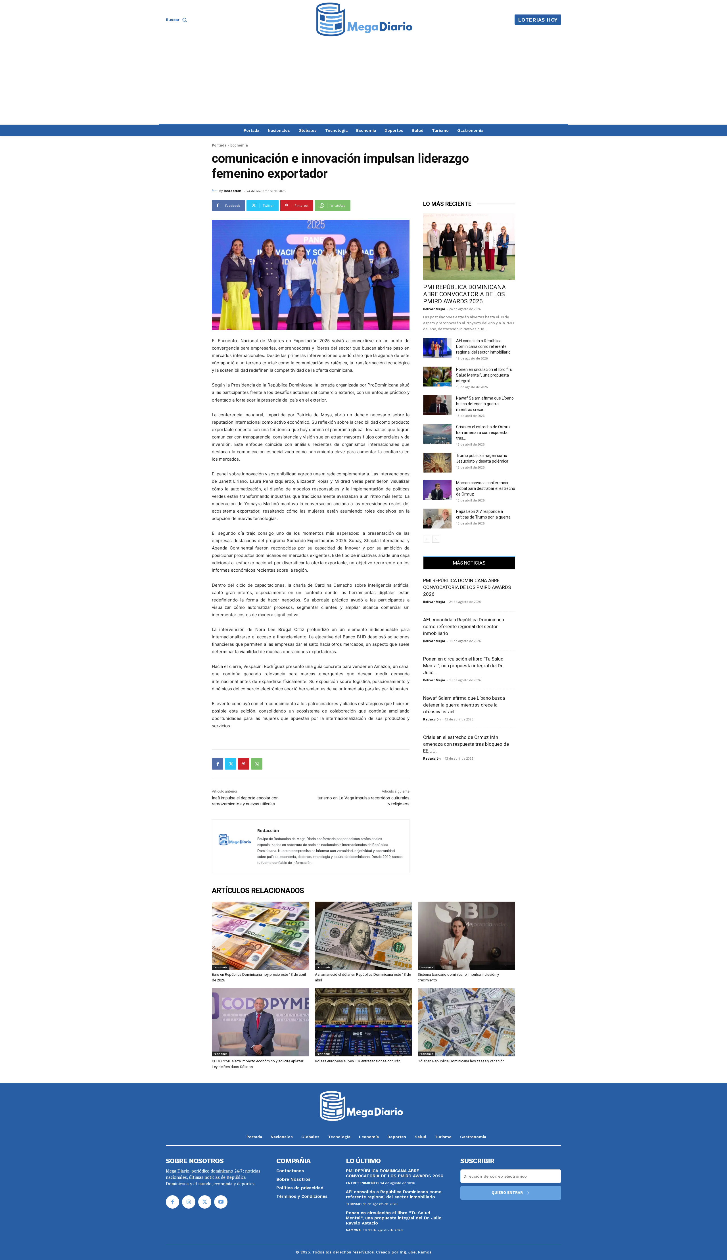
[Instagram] (188, 1202)
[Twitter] (230, 764)
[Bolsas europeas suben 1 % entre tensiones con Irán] (363, 1022)
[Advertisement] (363, 82)
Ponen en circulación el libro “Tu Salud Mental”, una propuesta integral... (484, 375)
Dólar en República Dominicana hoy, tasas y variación (461, 1061)
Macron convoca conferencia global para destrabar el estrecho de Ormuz (485, 488)
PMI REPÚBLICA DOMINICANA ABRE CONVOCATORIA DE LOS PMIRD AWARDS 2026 (464, 294)
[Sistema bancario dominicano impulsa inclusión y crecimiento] (466, 936)
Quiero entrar (507, 1192)
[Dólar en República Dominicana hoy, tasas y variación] (466, 1022)
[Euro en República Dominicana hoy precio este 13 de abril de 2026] (260, 936)
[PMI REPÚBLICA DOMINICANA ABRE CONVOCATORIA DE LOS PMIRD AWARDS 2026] (469, 246)
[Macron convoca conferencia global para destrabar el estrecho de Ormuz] (437, 490)
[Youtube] (220, 1202)
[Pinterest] (243, 764)
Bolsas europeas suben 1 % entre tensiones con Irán (357, 1061)
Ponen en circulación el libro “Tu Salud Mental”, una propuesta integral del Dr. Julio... (463, 665)
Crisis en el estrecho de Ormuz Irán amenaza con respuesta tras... (483, 432)
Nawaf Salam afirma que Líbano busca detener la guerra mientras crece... (485, 404)
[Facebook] (217, 764)
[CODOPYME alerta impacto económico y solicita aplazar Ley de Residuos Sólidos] (260, 1022)
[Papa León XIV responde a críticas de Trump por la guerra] (437, 518)
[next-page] (435, 539)
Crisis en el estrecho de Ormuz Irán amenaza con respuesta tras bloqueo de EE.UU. (466, 744)
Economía (239, 145)
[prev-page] (426, 539)
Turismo (354, 1204)
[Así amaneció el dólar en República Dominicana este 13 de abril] (363, 936)
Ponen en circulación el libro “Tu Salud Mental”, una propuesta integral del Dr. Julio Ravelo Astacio (394, 1218)
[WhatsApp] (256, 764)
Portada (219, 145)
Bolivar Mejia (434, 309)
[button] (177, 20)
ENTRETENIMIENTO (362, 1183)
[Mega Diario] (364, 19)
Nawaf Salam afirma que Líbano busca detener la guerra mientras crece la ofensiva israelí (464, 704)
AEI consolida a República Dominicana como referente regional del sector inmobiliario (483, 346)
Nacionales (356, 1230)
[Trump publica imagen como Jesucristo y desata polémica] (437, 463)
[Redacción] (215, 191)
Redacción (232, 191)
